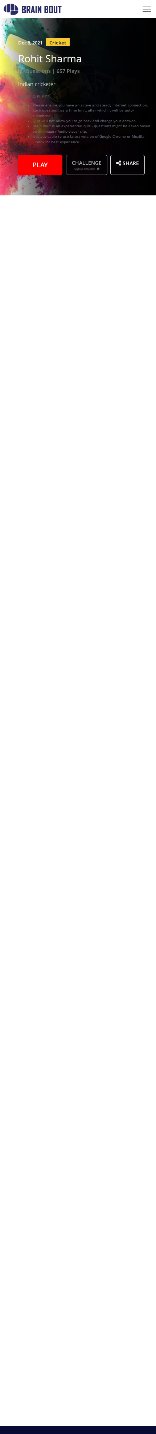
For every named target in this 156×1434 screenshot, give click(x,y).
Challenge (87, 165)
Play (40, 164)
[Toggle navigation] (147, 9)
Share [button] (130, 162)
